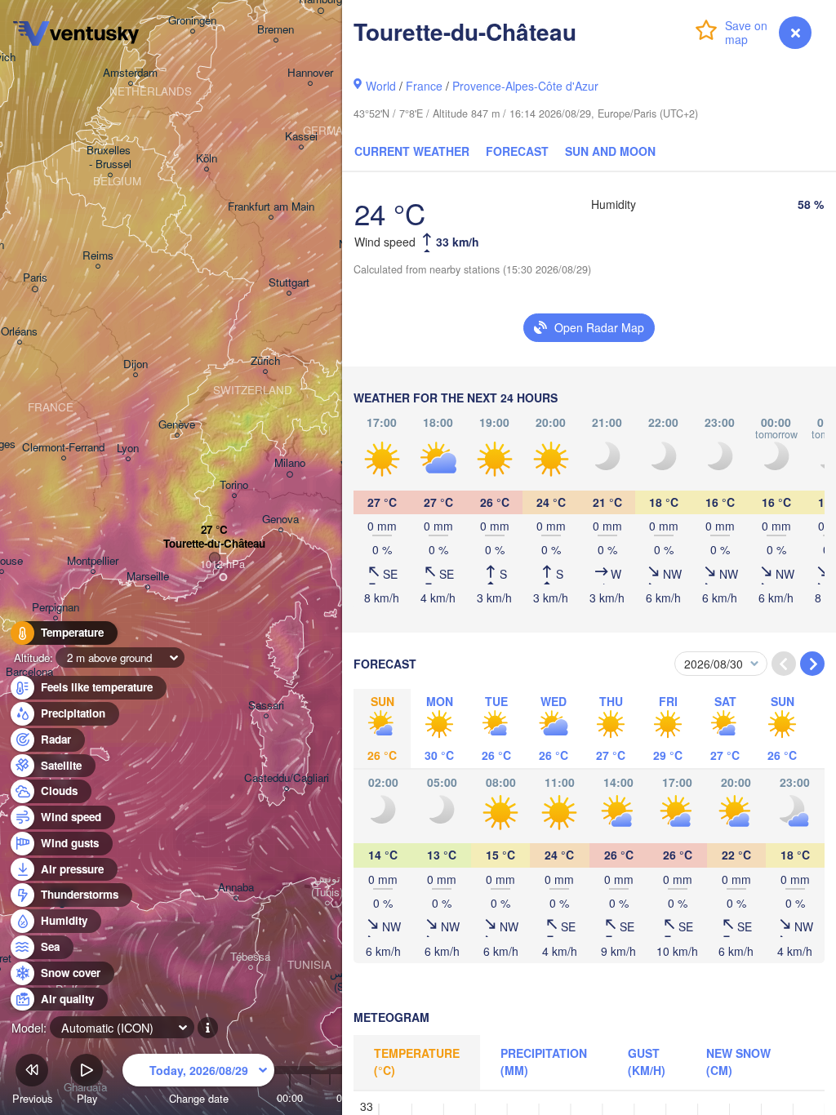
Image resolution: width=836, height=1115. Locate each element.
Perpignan (55, 608)
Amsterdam (130, 73)
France (424, 86)
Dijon (135, 364)
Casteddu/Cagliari (286, 778)
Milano (289, 463)
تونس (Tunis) (327, 886)
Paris (35, 278)
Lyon (128, 448)
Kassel (301, 137)
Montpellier (92, 561)
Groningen (192, 21)
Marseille (148, 577)
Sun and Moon (610, 151)
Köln (206, 159)
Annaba (236, 888)
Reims (97, 256)
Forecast (517, 151)
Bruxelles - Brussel (110, 157)
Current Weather (411, 151)
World (381, 86)
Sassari (266, 706)
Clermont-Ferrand (63, 448)
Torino (234, 485)
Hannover (310, 73)
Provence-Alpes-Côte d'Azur (525, 86)
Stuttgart (289, 283)
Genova (280, 519)
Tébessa (250, 957)
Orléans (19, 332)
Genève (176, 425)
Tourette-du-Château (214, 544)
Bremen (275, 30)
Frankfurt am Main (271, 207)
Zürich (265, 361)
